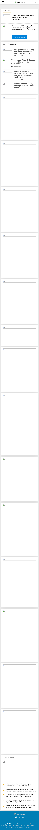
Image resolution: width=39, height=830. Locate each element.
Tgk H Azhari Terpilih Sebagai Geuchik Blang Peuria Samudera (23, 62)
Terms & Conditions (7, 827)
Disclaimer (19, 825)
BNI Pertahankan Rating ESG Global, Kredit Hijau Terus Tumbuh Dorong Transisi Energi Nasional (19, 795)
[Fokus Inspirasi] (20, 2)
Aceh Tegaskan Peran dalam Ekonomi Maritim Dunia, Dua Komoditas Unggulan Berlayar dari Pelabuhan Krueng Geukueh (20, 790)
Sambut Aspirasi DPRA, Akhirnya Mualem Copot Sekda (24, 86)
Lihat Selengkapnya (19, 37)
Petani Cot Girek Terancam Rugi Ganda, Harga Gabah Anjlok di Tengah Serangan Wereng (20, 806)
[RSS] (23, 817)
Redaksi (27, 824)
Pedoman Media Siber (7, 825)
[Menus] (2, 2)
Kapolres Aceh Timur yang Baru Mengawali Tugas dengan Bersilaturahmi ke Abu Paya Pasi (23, 28)
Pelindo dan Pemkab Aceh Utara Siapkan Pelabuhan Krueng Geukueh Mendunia (18, 784)
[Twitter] (19, 817)
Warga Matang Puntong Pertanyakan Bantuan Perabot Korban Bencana (24, 51)
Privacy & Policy (29, 825)
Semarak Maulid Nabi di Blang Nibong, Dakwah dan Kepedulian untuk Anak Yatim (23, 74)
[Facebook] (16, 817)
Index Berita (28, 827)
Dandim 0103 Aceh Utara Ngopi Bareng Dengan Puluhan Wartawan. (23, 17)
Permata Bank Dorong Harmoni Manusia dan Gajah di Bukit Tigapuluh (20, 800)
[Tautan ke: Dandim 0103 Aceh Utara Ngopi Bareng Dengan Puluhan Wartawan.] (6, 18)
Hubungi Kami (19, 827)
